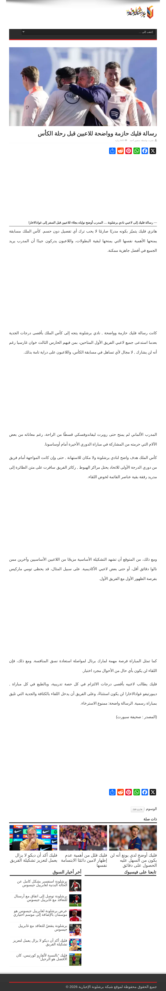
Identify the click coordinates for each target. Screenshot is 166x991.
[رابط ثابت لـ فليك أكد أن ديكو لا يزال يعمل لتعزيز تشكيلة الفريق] (33, 849)
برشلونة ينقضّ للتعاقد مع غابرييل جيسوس (42, 927)
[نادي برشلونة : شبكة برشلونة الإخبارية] (139, 16)
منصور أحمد (135, 140)
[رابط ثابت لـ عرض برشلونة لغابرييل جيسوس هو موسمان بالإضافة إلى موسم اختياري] (75, 920)
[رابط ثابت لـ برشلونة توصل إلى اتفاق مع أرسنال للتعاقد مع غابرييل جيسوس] (75, 905)
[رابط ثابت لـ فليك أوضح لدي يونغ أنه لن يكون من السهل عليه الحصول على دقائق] (133, 849)
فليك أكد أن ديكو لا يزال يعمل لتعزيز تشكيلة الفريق (40, 942)
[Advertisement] (83, 187)
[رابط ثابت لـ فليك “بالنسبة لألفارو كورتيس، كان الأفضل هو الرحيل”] (75, 964)
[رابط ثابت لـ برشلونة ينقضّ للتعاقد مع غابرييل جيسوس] (75, 935)
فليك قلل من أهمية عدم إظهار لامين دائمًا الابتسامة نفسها (84, 860)
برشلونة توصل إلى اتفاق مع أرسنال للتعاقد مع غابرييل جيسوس (40, 898)
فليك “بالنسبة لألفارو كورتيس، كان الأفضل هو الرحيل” (41, 957)
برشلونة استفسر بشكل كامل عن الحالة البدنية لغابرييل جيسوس (42, 883)
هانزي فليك (137, 809)
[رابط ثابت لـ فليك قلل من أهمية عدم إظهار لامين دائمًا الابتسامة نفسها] (83, 849)
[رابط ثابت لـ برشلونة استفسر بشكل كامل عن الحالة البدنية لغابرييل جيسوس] (75, 890)
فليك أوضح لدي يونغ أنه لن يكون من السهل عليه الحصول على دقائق (133, 860)
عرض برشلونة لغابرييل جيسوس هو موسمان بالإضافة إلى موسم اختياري (40, 913)
